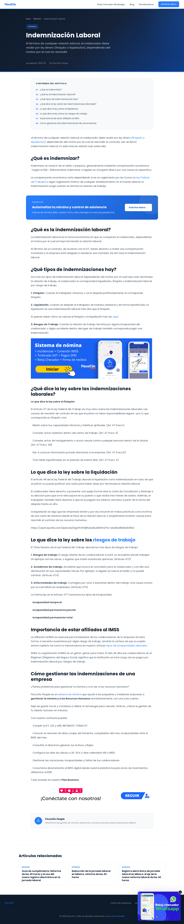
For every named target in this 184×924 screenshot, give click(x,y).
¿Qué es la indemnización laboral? (58, 94)
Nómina (37, 18)
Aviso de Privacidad (115, 916)
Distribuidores (146, 4)
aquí (115, 316)
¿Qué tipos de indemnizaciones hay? (59, 99)
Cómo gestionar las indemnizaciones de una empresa (68, 123)
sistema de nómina (69, 694)
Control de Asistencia (120, 903)
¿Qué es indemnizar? (51, 89)
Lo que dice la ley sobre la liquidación (59, 108)
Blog (132, 4)
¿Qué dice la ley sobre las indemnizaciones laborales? (68, 104)
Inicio (28, 18)
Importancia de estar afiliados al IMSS (59, 118)
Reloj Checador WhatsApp (111, 4)
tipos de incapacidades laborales (126, 645)
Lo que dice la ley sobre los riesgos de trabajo (63, 113)
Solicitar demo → (138, 207)
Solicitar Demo (168, 4)
